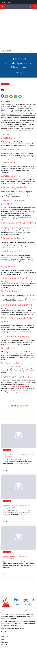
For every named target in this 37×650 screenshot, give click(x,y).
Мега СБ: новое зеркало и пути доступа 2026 (15, 557)
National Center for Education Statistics (11, 112)
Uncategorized (5, 84)
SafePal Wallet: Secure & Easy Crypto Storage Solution (16, 506)
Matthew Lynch (10, 89)
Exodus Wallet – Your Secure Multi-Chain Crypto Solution (18, 455)
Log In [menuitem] (3, 2)
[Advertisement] (18, 29)
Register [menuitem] (8, 2)
